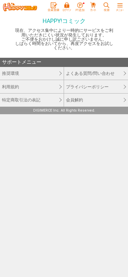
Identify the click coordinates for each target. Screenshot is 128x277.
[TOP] (20, 7)
